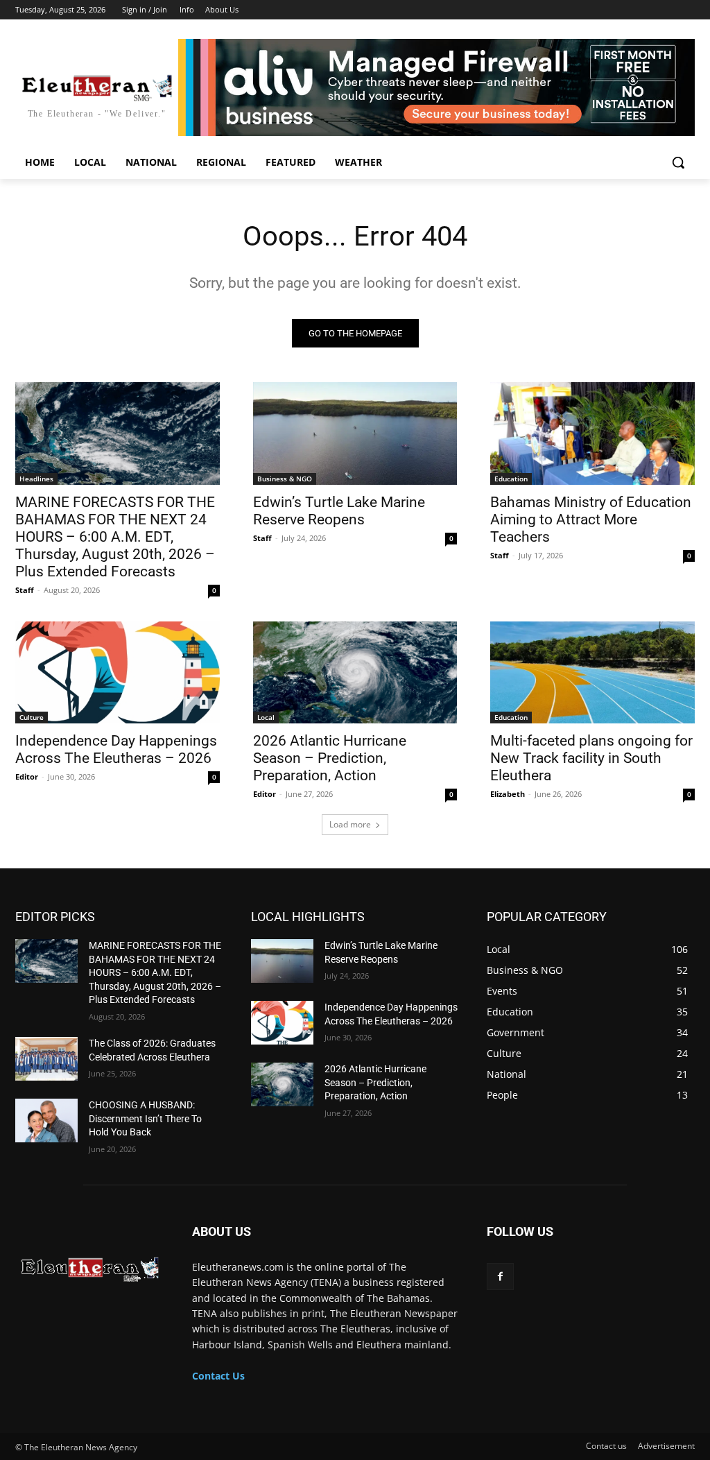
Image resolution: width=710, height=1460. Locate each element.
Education (511, 478)
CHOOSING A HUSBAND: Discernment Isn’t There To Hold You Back (145, 1118)
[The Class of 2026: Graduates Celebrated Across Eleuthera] (46, 1059)
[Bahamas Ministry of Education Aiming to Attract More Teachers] (592, 433)
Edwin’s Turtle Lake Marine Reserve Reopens (339, 511)
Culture (31, 717)
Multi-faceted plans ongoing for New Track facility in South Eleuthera (591, 758)
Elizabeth (507, 794)
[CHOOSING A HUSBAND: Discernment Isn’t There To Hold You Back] (46, 1120)
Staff (24, 590)
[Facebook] (500, 1276)
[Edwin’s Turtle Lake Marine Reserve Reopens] (355, 433)
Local (266, 717)
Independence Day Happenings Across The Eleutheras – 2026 (116, 749)
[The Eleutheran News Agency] (89, 1266)
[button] (678, 162)
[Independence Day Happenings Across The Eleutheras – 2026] (117, 672)
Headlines (36, 478)
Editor (26, 776)
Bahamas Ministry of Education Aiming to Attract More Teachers (590, 519)
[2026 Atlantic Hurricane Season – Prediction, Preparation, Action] (355, 672)
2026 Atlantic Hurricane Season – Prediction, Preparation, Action (329, 758)
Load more (350, 824)
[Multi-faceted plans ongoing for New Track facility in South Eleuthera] (592, 672)
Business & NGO (284, 478)
